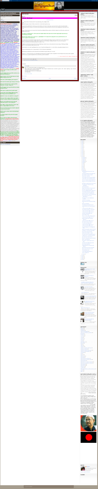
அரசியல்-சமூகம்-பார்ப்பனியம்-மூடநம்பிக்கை (86, 332)
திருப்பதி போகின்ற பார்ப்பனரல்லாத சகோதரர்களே (88, 247)
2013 (82, 153)
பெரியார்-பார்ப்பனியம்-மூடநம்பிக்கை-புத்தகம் (86, 359)
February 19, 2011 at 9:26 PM (28, 73)
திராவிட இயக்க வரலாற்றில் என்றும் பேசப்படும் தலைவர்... (89, 183)
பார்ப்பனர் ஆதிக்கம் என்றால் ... (86, 214)
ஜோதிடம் (82, 371)
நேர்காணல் (82, 343)
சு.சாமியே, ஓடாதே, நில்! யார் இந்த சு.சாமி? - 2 (88, 224)
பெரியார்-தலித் (82, 357)
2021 (82, 143)
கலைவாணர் (82, 338)
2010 (82, 255)
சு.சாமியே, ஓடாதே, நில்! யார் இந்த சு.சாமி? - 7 (88, 208)
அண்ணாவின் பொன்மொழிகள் (88, 286)
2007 (82, 259)
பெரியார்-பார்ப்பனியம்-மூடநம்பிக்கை (85, 358)
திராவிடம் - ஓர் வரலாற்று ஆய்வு (86, 239)
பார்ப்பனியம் (82, 346)
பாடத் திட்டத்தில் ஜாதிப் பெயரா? (85, 292)
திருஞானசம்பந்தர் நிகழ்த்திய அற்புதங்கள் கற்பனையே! (89, 229)
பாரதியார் (82, 345)
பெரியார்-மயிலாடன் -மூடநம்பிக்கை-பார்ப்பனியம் (31, 60)
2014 (82, 152)
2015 (82, 151)
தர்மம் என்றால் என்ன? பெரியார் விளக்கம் (87, 236)
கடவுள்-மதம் (82, 336)
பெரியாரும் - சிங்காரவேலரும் (27, 18)
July (83, 163)
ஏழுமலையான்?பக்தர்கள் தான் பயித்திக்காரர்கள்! (88, 193)
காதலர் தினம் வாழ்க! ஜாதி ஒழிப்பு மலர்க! (87, 213)
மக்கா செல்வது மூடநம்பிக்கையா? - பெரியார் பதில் (88, 209)
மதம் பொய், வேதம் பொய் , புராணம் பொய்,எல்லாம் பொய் (89, 194)
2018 (82, 147)
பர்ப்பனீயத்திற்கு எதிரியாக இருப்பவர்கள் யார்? (87, 204)
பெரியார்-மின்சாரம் (83, 365)
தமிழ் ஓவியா (38, 3)
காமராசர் (82, 340)
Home (3, 9)
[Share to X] (32, 59)
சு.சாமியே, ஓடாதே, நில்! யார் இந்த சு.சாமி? (87, 225)
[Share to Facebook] (33, 59)
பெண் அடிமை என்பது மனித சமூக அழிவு (87, 189)
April (83, 167)
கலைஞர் (82, 337)
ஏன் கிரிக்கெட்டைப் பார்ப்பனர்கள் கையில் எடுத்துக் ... (88, 230)
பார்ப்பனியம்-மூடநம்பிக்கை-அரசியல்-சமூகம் (86, 350)
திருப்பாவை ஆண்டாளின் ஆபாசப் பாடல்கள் (87, 248)
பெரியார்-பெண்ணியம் (83, 360)
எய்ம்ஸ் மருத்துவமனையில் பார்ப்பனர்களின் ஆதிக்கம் (88, 177)
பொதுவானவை (82, 366)
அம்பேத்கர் (82, 329)
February (83, 170)
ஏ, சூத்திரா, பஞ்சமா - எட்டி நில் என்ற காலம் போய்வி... (88, 235)
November (83, 158)
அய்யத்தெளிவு (82, 330)
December (83, 157)
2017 (82, 148)
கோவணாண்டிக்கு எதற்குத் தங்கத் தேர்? (87, 231)
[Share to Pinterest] (34, 59)
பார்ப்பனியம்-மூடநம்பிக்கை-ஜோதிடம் (85, 351)
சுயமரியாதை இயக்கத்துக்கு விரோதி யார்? (87, 251)
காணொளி (82, 339)
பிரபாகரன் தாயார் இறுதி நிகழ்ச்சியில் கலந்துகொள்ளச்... (89, 190)
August (83, 162)
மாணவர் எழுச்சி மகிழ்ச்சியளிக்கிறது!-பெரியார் (90, 296)
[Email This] (30, 59)
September (83, 161)
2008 (82, 258)
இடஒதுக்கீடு (82, 333)
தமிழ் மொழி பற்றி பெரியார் (85, 186)
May (83, 166)
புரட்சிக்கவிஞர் (82, 352)
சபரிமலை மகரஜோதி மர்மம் (85, 252)
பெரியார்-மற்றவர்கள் (83, 364)
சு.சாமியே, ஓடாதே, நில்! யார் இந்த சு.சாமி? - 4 (88, 217)
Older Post (76, 78)
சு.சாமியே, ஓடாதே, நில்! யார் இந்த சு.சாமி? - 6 (88, 210)
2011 (82, 156)
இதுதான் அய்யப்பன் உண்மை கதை (85, 307)
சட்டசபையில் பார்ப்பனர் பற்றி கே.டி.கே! (86, 223)
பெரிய (81, 353)
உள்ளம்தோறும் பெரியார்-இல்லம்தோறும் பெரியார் (88, 242)
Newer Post (24, 78)
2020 (82, 144)
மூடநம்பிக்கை (82, 367)
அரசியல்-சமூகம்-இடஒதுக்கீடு (84, 331)
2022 (82, 142)
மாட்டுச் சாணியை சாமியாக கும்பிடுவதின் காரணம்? (88, 178)
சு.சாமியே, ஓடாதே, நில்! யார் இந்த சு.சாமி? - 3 (88, 220)
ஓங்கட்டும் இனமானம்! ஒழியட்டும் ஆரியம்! (87, 174)
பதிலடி (81, 344)
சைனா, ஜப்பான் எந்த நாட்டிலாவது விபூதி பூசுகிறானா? (88, 234)
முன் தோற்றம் (2, 20)
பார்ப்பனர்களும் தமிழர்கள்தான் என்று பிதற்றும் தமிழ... (88, 173)
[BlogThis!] (31, 59)
